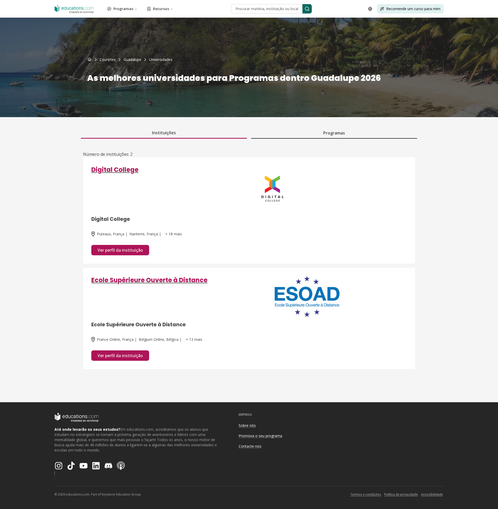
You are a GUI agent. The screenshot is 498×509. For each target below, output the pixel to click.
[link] (160, 59)
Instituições (164, 133)
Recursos (161, 8)
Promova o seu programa (260, 435)
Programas (123, 8)
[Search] (307, 8)
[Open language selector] (370, 8)
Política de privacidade (401, 494)
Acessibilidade (432, 494)
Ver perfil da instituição (120, 250)
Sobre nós (247, 425)
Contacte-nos (250, 446)
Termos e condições (365, 494)
